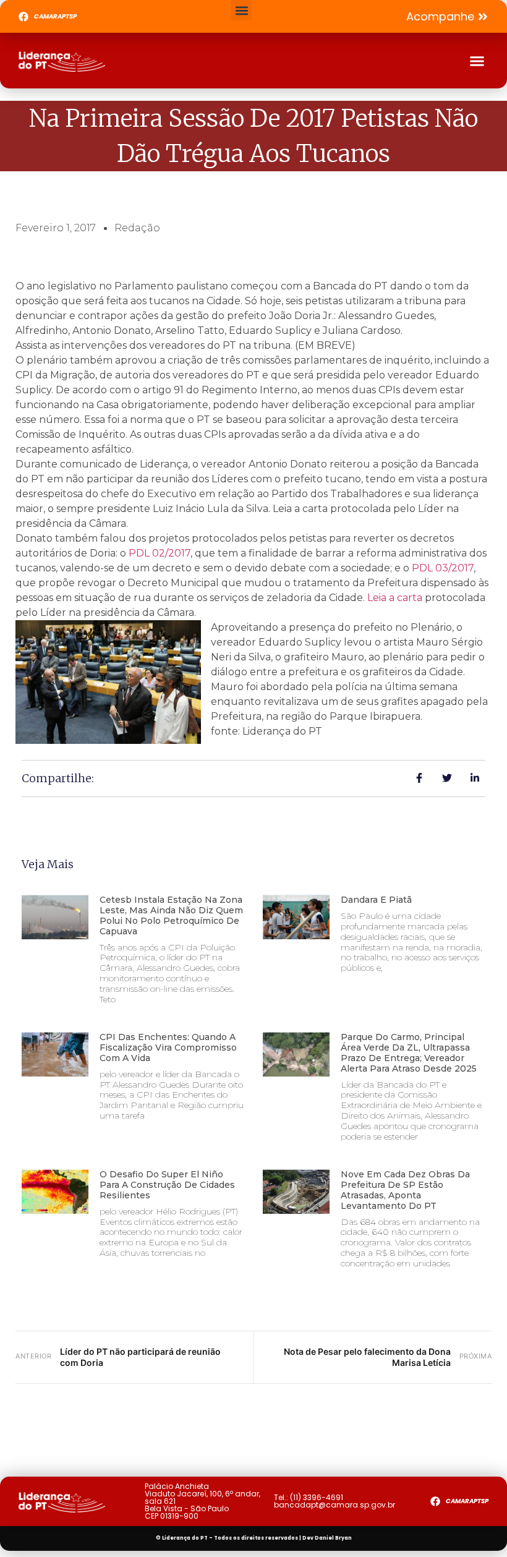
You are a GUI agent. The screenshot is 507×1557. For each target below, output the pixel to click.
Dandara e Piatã (376, 899)
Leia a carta (394, 598)
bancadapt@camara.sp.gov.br (334, 1504)
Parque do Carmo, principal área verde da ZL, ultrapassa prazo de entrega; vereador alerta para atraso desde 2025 (409, 1052)
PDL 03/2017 (443, 568)
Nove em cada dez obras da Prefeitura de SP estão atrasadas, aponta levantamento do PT (405, 1190)
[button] (241, 10)
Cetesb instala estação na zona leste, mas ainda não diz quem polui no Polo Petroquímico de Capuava (171, 915)
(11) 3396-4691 (316, 1497)
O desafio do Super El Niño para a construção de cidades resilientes (167, 1185)
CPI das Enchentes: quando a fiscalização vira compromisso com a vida (168, 1047)
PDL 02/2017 (159, 553)
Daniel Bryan (333, 1538)
